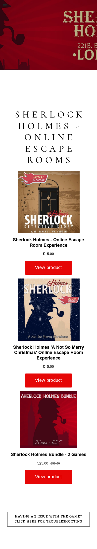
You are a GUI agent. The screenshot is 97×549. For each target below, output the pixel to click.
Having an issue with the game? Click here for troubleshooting (48, 519)
